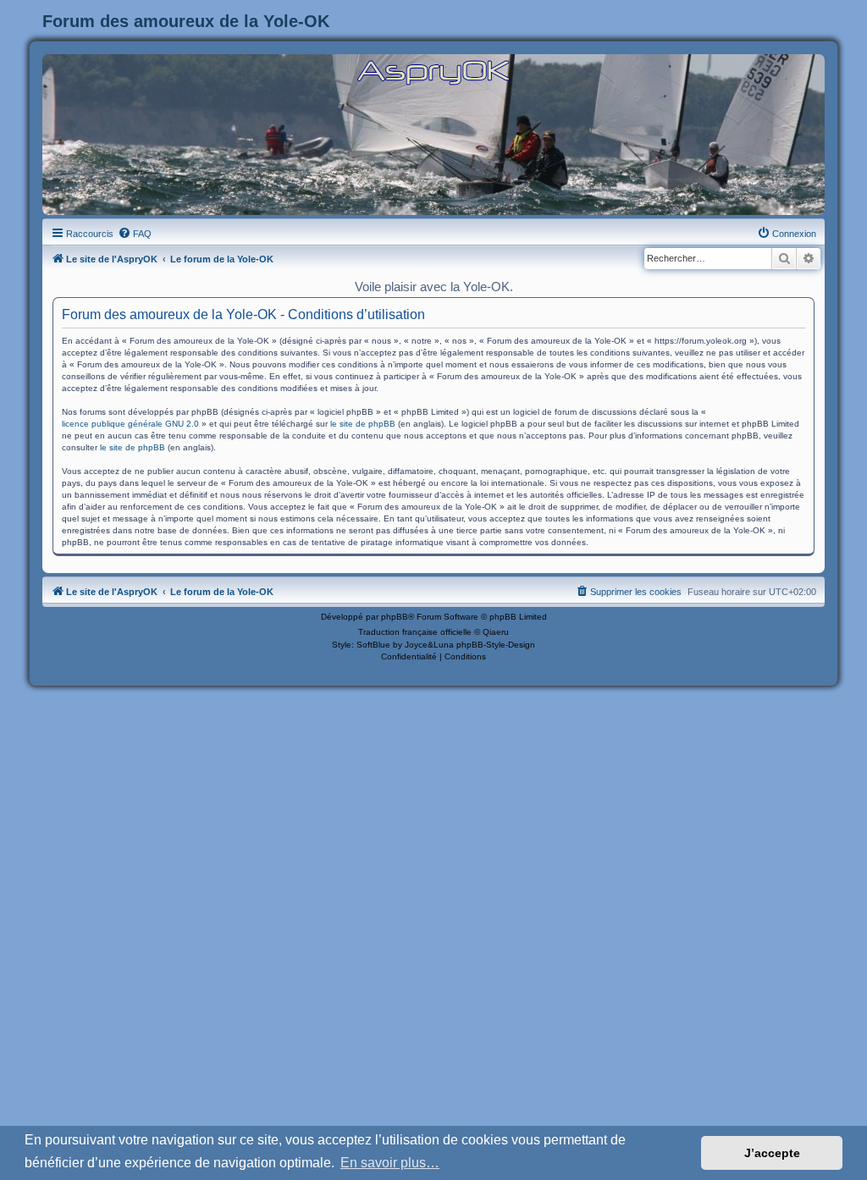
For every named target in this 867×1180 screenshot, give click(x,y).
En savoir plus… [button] (389, 1162)
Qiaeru (496, 632)
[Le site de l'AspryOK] (433, 71)
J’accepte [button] (772, 1153)
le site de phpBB (362, 423)
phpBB (394, 616)
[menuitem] (135, 233)
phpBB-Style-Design (495, 644)
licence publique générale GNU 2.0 (130, 423)
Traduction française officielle (415, 632)
